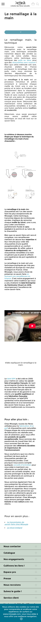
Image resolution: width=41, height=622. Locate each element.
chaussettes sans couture (24, 62)
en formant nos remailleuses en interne (17, 276)
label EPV (11, 379)
